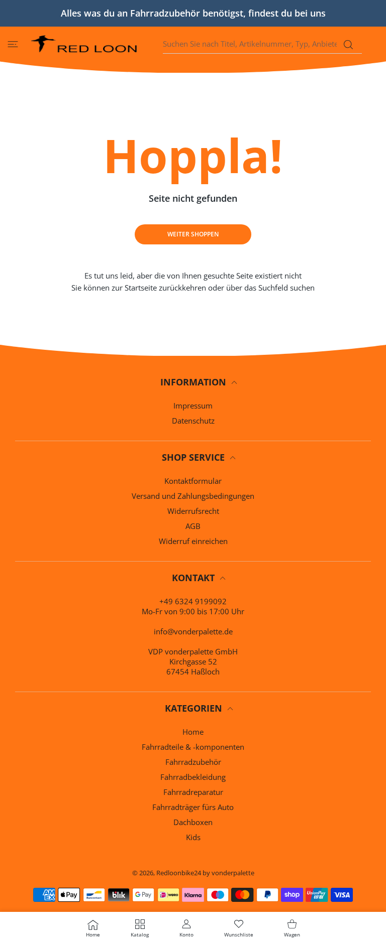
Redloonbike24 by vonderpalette (205, 872)
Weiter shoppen (193, 234)
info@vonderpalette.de (193, 631)
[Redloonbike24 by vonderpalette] (84, 44)
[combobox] (262, 44)
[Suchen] (348, 45)
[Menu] (13, 44)
